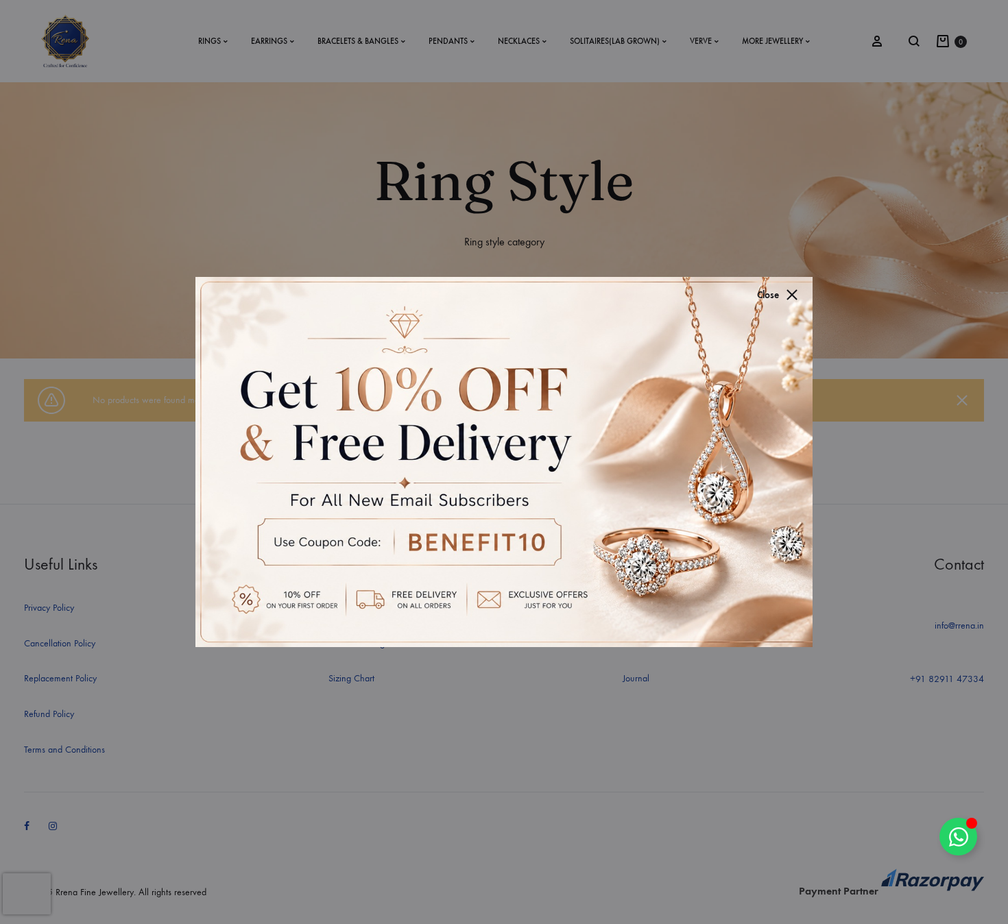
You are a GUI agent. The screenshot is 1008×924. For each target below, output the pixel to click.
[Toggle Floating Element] (958, 836)
